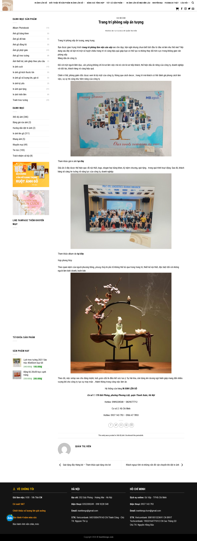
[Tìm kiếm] (193, 2)
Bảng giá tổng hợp (95, 3)
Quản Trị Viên (131, 31)
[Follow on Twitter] (189, 8)
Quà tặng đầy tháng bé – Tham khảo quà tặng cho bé (86, 464)
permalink (139, 435)
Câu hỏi (184, 3)
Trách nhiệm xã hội (21, 155)
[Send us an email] (193, 8)
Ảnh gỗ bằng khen (21, 33)
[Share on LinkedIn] (131, 425)
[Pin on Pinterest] (126, 425)
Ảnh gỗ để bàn (19, 39)
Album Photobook (21, 27)
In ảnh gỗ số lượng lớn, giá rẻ (26, 77)
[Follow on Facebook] (182, 8)
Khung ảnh (17, 139)
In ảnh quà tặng (19, 89)
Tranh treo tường (20, 100)
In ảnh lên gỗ (18, 133)
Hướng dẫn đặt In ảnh (22, 128)
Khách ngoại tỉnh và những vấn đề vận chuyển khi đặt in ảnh (153, 464)
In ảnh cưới (18, 66)
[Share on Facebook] (110, 425)
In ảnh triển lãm (19, 94)
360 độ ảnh (18, 117)
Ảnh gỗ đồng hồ (20, 44)
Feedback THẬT (172, 3)
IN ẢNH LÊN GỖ (40, 3)
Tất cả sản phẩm (114, 3)
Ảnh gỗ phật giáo (20, 50)
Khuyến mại (157, 3)
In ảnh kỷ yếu (18, 83)
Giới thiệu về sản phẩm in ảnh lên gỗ (66, 3)
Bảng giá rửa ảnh (20, 122)
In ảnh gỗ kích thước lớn (23, 72)
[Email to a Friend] (121, 425)
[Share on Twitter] (115, 425)
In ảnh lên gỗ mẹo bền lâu (138, 3)
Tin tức (16, 150)
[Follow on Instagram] (185, 8)
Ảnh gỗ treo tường (21, 55)
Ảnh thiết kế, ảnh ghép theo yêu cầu (29, 61)
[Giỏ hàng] (177, 9)
